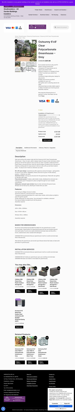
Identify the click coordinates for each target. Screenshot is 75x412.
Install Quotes (52, 381)
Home (16, 36)
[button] (34, 42)
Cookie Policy (52, 379)
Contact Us (51, 374)
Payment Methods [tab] (21, 150)
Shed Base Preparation (32, 385)
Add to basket (47, 140)
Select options (18, 291)
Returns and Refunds (32, 379)
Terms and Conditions (32, 376)
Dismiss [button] (37, 4)
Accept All (61, 406)
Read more (19, 327)
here (43, 96)
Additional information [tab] (30, 147)
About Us (29, 374)
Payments (51, 376)
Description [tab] (19, 147)
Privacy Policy (52, 386)
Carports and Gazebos (60, 9)
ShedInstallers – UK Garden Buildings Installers (11, 11)
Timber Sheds (38, 9)
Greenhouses (48, 9)
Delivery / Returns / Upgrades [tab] (47, 147)
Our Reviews (52, 383)
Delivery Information (31, 381)
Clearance (63, 14)
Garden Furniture (33, 14)
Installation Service (31, 383)
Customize (55, 403)
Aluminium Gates (44, 14)
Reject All (67, 403)
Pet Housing (55, 14)
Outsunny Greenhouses (33, 36)
